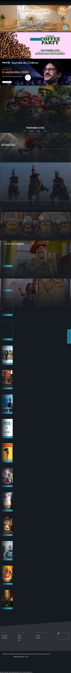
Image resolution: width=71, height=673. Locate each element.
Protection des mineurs (19, 656)
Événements (4, 638)
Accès (19, 640)
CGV (27, 656)
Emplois (19, 635)
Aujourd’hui (31, 131)
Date (45, 131)
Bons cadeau (4, 635)
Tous (24, 131)
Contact (19, 638)
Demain (38, 131)
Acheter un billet (35, 39)
